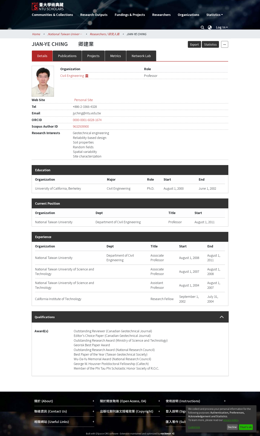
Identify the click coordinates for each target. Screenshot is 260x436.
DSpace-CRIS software (107, 433)
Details (42, 56)
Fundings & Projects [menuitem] (130, 14)
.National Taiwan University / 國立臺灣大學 (65, 34)
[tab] (130, 317)
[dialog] (221, 418)
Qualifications (45, 317)
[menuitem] (214, 14)
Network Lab (141, 56)
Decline (232, 427)
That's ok (246, 427)
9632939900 (81, 126)
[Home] (111, 5)
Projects (93, 56)
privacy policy (230, 420)
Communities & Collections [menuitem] (52, 14)
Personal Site (83, 100)
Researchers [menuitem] (161, 14)
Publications (67, 56)
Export (194, 44)
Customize (194, 427)
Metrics (115, 56)
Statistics (210, 44)
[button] (221, 317)
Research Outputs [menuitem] (94, 14)
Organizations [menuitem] (188, 14)
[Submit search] (202, 27)
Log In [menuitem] (220, 27)
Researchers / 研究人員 (104, 34)
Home (36, 34)
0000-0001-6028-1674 (87, 120)
